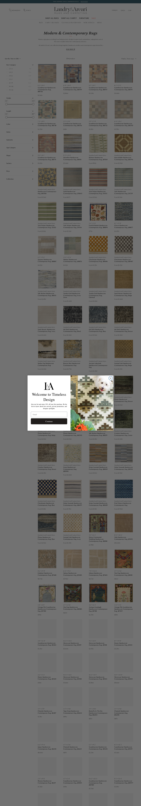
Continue (49, 421)
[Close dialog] (111, 378)
